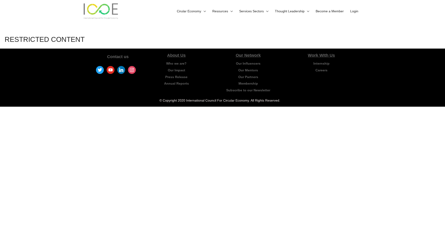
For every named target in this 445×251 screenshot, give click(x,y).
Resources (220, 11)
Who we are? (176, 63)
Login (354, 11)
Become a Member (330, 11)
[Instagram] (132, 69)
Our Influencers (248, 63)
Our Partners (248, 77)
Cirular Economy (189, 11)
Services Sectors (251, 11)
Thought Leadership (290, 11)
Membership (248, 83)
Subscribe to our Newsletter (248, 90)
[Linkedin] (121, 69)
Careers (321, 70)
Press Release (176, 77)
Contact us (118, 56)
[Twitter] (100, 69)
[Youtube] (110, 69)
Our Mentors (248, 70)
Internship (321, 63)
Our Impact (176, 70)
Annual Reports (176, 83)
